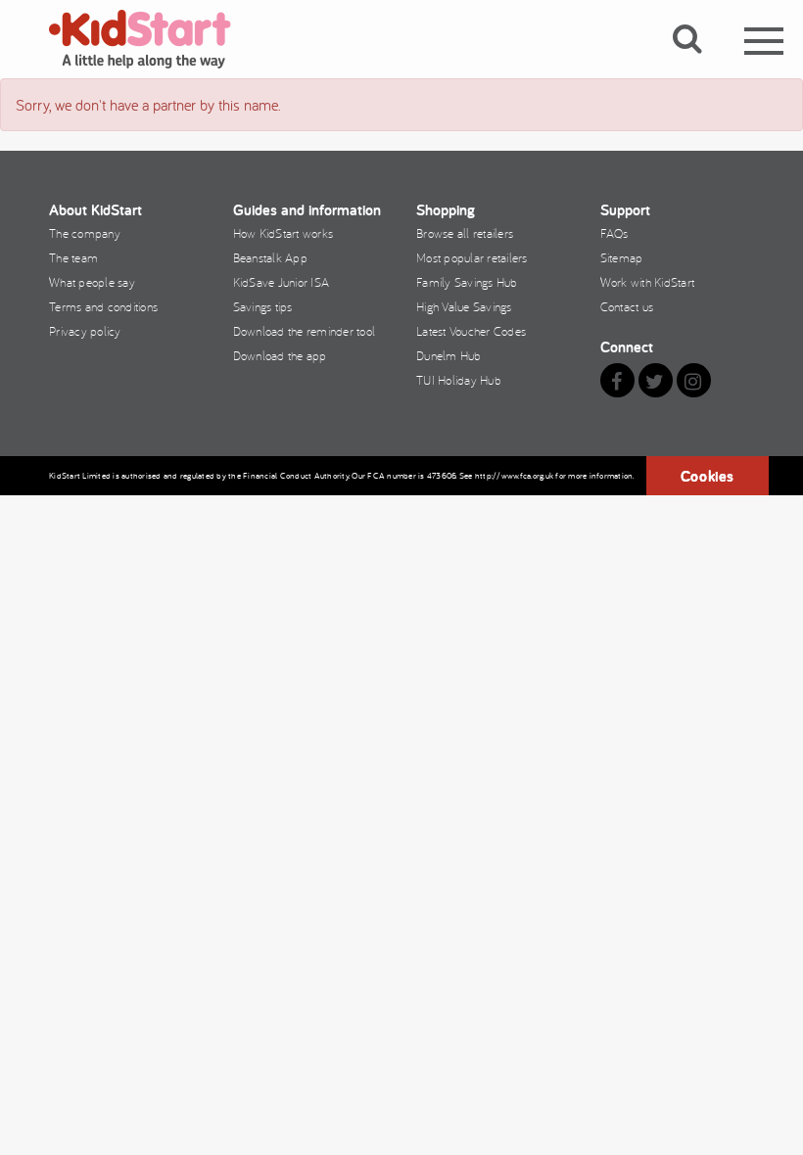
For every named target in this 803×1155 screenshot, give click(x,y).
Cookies (707, 476)
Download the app (280, 355)
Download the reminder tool (304, 331)
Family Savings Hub (467, 282)
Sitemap (621, 257)
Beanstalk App (270, 257)
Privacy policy (85, 331)
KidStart (152, 39)
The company (84, 233)
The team (73, 257)
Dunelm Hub (449, 355)
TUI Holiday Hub (458, 380)
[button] (699, 62)
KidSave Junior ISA (281, 282)
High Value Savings (464, 306)
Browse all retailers (464, 233)
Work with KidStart (647, 282)
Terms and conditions (103, 306)
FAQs (614, 233)
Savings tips (263, 306)
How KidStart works (283, 233)
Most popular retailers (472, 257)
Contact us (627, 306)
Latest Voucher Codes (471, 331)
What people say (92, 282)
